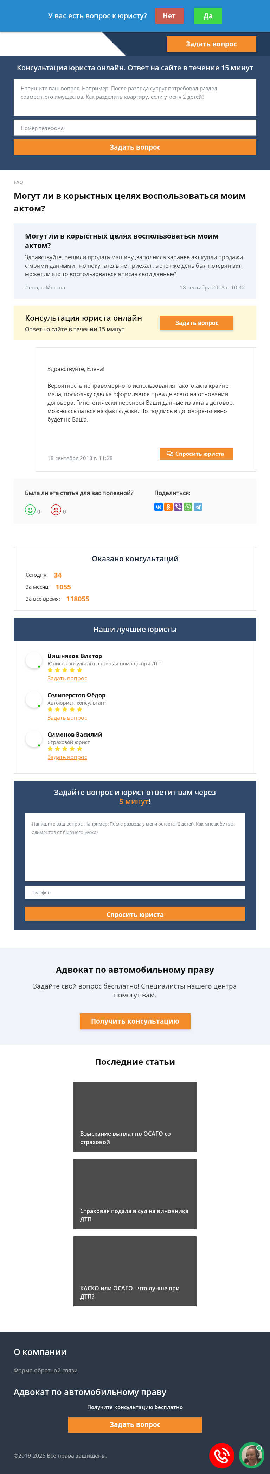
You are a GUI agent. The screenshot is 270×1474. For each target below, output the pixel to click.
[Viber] (178, 507)
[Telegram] (198, 507)
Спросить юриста (199, 453)
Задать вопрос (211, 43)
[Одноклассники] (168, 507)
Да (208, 15)
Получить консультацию (135, 1021)
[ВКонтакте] (158, 507)
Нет (169, 15)
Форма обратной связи (46, 1370)
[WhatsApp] (188, 507)
